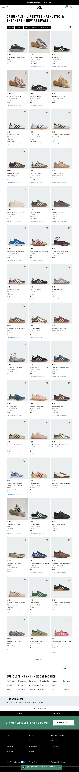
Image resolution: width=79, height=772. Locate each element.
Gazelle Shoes (54, 690)
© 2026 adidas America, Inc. (39, 769)
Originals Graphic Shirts (10, 690)
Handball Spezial (66, 690)
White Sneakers (43, 685)
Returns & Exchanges (58, 735)
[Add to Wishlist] (24, 35)
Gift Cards (54, 741)
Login (20, 713)
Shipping (10, 746)
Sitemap (31, 751)
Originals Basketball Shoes (22, 681)
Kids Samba (22, 689)
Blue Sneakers (55, 685)
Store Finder (11, 741)
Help (8, 735)
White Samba (34, 685)
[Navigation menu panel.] (3, 7)
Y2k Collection (66, 685)
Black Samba (34, 689)
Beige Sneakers (43, 690)
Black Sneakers (55, 681)
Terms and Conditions (58, 762)
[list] (36, 27)
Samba (20, 685)
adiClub (31, 735)
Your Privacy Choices (13, 762)
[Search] (70, 7)
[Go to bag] (75, 7)
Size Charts (10, 751)
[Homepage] (39, 8)
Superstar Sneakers (66, 681)
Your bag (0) (56, 713)
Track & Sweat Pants (11, 685)
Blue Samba (44, 681)
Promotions (54, 746)
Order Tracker (33, 741)
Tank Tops (10, 681)
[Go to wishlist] (8, 7)
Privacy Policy (33, 762)
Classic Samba (31, 681)
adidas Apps (33, 746)
